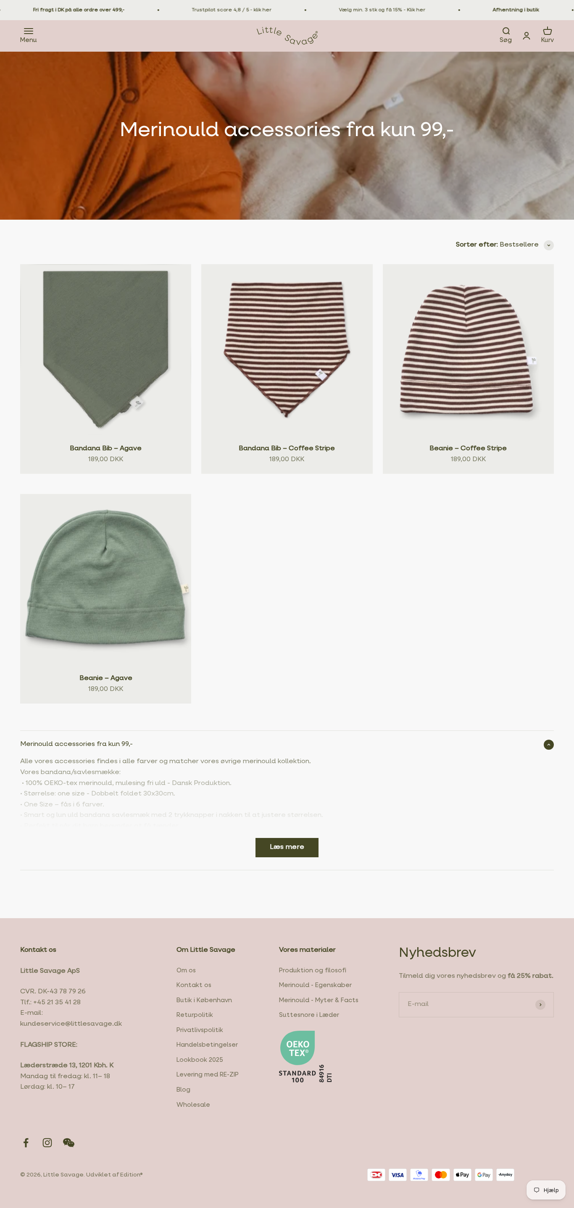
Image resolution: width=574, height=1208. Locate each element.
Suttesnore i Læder (309, 1015)
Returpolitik (194, 1015)
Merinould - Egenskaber (315, 985)
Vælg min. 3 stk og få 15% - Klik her (362, 10)
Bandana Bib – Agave (106, 448)
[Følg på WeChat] (68, 1142)
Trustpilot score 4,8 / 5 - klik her (212, 10)
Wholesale (193, 1105)
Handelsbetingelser (207, 1045)
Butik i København (204, 1000)
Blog (183, 1090)
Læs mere (287, 847)
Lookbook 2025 (199, 1060)
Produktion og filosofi (312, 971)
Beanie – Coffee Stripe (468, 448)
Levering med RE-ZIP (207, 1075)
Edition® (131, 1175)
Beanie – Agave (105, 678)
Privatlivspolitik (199, 1030)
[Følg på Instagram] (47, 1142)
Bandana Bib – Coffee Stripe (287, 448)
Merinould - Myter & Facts (318, 1000)
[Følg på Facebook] (26, 1142)
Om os (186, 971)
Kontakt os (193, 985)
